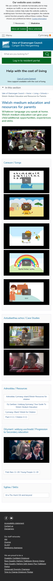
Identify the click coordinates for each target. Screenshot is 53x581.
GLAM (7, 545)
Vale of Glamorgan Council (13, 93)
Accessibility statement (14, 523)
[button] (3, 87)
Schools (43, 93)
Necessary (20, 23)
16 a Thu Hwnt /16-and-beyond (18, 495)
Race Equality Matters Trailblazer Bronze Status (24, 561)
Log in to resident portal (26, 60)
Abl (5, 539)
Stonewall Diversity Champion (17, 569)
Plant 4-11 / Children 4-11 (16, 417)
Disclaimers (9, 529)
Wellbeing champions (13, 548)
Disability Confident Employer (16, 558)
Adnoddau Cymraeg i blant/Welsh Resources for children (26, 398)
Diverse (7, 542)
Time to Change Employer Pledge (18, 572)
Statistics (35, 23)
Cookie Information (39, 19)
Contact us (8, 526)
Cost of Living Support (26, 78)
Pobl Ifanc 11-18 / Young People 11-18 (21, 472)
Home (28, 93)
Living (35, 93)
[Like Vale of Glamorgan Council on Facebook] (6, 518)
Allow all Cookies (18, 29)
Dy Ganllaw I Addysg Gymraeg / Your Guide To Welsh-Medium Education (26, 405)
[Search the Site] (47, 54)
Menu (8, 35)
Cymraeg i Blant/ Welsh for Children (20, 412)
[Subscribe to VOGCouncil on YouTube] (11, 518)
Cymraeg (43, 35)
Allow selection (35, 29)
